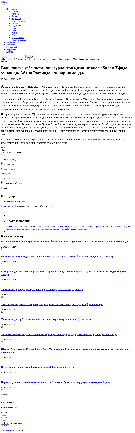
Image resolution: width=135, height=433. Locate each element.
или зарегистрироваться (12, 431)
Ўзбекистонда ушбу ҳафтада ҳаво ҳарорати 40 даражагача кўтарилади (42, 289)
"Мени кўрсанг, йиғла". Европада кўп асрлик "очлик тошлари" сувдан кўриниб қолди (52, 304)
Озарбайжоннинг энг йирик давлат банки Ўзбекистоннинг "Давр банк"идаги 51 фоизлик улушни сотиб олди (64, 241)
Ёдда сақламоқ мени (13, 423)
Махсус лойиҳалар (14, 47)
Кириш (9, 52)
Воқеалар (16, 35)
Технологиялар (18, 21)
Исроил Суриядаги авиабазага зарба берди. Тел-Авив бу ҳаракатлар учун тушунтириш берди (55, 382)
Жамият (15, 16)
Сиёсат (15, 11)
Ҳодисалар (16, 18)
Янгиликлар (11, 9)
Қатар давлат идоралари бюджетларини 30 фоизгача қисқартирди (39, 367)
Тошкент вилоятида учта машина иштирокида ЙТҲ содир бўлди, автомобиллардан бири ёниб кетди (59, 334)
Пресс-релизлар (19, 40)
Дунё (14, 30)
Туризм (15, 23)
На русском (11, 49)
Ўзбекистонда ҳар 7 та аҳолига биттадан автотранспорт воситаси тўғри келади (46, 319)
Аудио (14, 33)
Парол (4, 418)
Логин (4, 412)
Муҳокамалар (18, 37)
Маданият (16, 26)
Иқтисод (15, 14)
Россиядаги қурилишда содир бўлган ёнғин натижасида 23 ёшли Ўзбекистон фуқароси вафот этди (57, 256)
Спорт (14, 28)
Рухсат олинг (7, 206)
